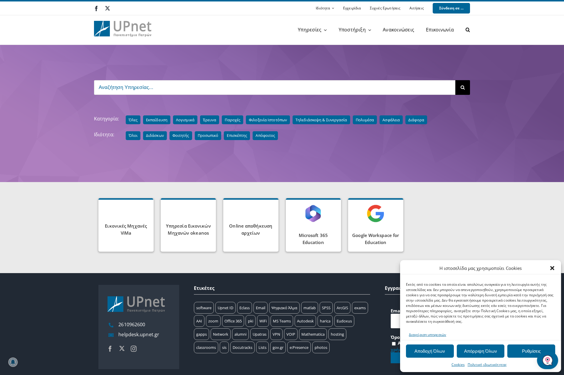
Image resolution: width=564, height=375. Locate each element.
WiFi (263, 321)
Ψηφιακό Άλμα (284, 307)
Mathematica (313, 334)
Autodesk (305, 321)
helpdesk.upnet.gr (138, 334)
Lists (262, 347)
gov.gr (278, 347)
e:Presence (299, 347)
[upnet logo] (123, 17)
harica (325, 321)
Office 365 (233, 321)
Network (220, 334)
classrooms (206, 347)
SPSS (326, 307)
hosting (337, 334)
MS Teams (282, 321)
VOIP (290, 334)
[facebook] (96, 8)
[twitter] (107, 8)
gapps (201, 334)
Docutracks (242, 347)
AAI (199, 321)
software (204, 307)
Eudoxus (344, 321)
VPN (276, 334)
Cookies (458, 364)
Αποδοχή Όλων (429, 351)
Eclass (244, 307)
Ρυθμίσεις (531, 351)
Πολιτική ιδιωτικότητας (487, 364)
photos (321, 347)
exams (360, 307)
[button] (552, 268)
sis (224, 347)
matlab (309, 307)
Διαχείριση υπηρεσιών (427, 334)
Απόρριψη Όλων (480, 351)
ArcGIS (342, 307)
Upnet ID (225, 307)
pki (250, 321)
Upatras (259, 334)
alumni (240, 334)
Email (260, 307)
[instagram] (134, 349)
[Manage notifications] (13, 362)
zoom (213, 321)
